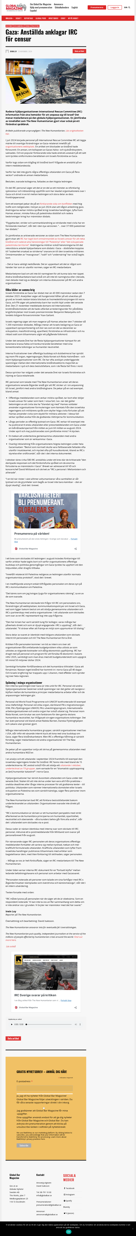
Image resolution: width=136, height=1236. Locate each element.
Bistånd (9, 26)
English (75, 7)
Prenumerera (97, 7)
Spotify (69, 1200)
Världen (9, 18)
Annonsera (58, 4)
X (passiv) (70, 1213)
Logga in (115, 7)
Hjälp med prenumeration (41, 7)
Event (63, 18)
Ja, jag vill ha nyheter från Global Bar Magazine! (41, 1095)
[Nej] (132, 1229)
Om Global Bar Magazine (40, 4)
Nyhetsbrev (53, 18)
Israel (28, 26)
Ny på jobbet (73, 18)
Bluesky (66, 1207)
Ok (68, 1231)
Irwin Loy (13, 51)
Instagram (70, 1194)
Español (33, 10)
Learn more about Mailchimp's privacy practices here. (41, 1138)
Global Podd (41, 18)
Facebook (70, 1188)
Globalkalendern (62, 7)
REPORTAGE (28, 18)
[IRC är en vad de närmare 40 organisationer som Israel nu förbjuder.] (46, 81)
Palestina (35, 26)
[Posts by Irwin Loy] (7, 51)
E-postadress (25, 1081)
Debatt (19, 18)
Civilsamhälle (19, 26)
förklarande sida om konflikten (55, 203)
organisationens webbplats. (20, 146)
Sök (126, 7)
